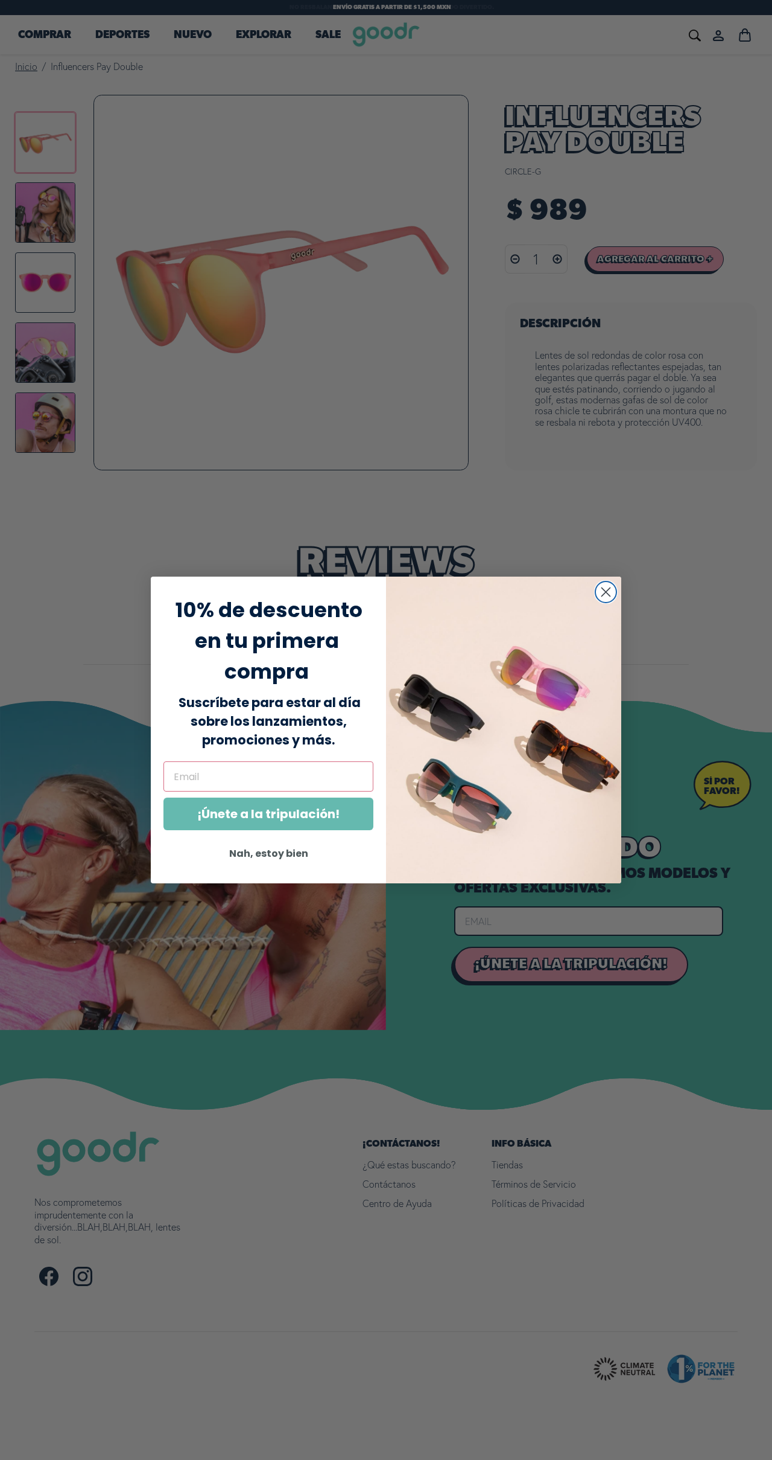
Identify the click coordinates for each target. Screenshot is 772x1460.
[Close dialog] (605, 592)
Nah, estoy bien (268, 853)
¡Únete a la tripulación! (268, 813)
